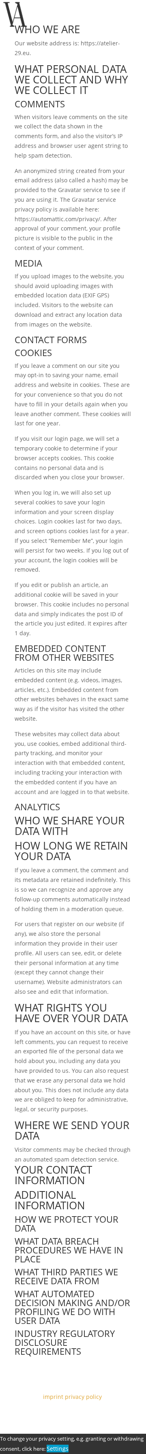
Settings (58, 1448)
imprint (53, 1397)
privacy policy (84, 1397)
